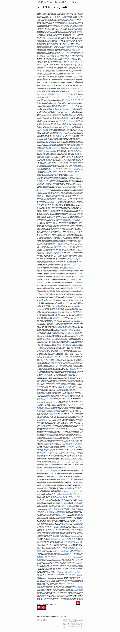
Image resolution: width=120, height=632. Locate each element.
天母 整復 (78, 238)
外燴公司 (39, 94)
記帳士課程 (53, 473)
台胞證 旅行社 (73, 109)
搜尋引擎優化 (72, 363)
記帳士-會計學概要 (62, 263)
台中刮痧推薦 (77, 166)
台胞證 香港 (45, 395)
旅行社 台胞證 (45, 374)
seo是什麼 (46, 67)
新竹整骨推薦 (73, 575)
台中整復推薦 (77, 204)
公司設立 (39, 180)
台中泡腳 (73, 344)
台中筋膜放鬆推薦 (50, 37)
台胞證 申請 (39, 64)
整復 (51, 84)
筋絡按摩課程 (48, 443)
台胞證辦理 (66, 338)
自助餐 (74, 517)
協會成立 (71, 175)
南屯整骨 (48, 163)
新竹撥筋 (65, 327)
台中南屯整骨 (57, 410)
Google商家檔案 (65, 541)
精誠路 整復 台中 (49, 55)
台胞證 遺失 (70, 226)
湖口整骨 (56, 389)
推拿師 (65, 362)
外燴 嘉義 (77, 273)
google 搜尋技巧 (63, 404)
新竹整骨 (70, 61)
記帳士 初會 (76, 377)
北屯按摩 (54, 84)
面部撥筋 (39, 408)
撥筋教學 (63, 88)
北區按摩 (59, 226)
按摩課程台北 (79, 37)
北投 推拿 (75, 374)
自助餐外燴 (69, 263)
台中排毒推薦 (44, 487)
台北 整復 (54, 509)
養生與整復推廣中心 (50, 148)
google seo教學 (47, 115)
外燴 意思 (46, 260)
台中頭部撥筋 (55, 141)
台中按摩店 (65, 198)
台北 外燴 (58, 133)
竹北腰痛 (44, 105)
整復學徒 (55, 318)
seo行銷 (67, 88)
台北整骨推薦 (52, 511)
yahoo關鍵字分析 (67, 344)
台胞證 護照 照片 (73, 88)
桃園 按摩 (68, 60)
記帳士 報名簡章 (78, 443)
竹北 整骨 (51, 252)
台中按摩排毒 (73, 390)
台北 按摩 (78, 145)
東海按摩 (49, 165)
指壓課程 (56, 252)
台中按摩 (73, 405)
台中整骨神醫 (45, 300)
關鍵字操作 (47, 559)
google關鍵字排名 (54, 174)
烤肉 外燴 (75, 34)
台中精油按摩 (63, 260)
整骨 (58, 132)
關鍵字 (52, 63)
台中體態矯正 (69, 127)
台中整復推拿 (59, 306)
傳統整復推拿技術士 (78, 557)
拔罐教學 (78, 219)
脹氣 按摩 (65, 290)
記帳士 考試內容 (68, 112)
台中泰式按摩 (61, 106)
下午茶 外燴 (77, 282)
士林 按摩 (57, 315)
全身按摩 (77, 26)
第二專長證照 (40, 302)
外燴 (71, 72)
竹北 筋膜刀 (69, 458)
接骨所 (54, 551)
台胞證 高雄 (55, 317)
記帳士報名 (66, 481)
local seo (53, 362)
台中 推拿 (69, 487)
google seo (60, 252)
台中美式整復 (56, 17)
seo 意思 (54, 201)
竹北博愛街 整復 (66, 84)
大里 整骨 (51, 246)
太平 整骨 (46, 73)
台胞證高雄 (44, 356)
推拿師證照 (80, 81)
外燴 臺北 (73, 28)
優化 (52, 245)
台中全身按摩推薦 (41, 348)
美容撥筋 (68, 52)
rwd (49, 192)
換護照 (62, 237)
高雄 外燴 (66, 509)
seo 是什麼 (67, 47)
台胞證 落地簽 (72, 423)
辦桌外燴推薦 (70, 288)
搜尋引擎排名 (42, 55)
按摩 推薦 (58, 211)
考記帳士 (61, 366)
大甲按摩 (75, 266)
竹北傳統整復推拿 (67, 220)
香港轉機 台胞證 (79, 574)
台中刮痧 (39, 96)
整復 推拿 (70, 384)
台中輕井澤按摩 (61, 497)
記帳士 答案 (45, 130)
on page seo (57, 309)
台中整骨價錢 (75, 285)
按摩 (49, 84)
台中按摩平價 (44, 94)
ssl (58, 41)
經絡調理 (66, 186)
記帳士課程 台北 (77, 76)
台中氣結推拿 (72, 541)
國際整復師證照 (70, 46)
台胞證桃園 (55, 497)
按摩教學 (41, 181)
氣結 (56, 356)
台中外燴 (78, 547)
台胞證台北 (52, 569)
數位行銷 (61, 389)
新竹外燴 (63, 52)
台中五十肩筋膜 (63, 535)
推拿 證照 (56, 103)
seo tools (70, 186)
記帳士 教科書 (66, 416)
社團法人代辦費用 (60, 548)
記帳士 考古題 (76, 226)
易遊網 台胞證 (46, 302)
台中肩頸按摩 (69, 22)
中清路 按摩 (53, 235)
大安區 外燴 (43, 454)
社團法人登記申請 (51, 356)
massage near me (45, 151)
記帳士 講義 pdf (67, 117)
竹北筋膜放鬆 (60, 232)
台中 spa (59, 248)
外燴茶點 (74, 219)
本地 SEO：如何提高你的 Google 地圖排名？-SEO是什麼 (56, 2)
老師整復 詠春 (78, 496)
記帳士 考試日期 (65, 396)
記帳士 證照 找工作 (75, 151)
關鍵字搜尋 (50, 547)
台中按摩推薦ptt (76, 196)
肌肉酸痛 (57, 332)
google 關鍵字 (63, 25)
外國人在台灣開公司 (78, 428)
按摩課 (64, 389)
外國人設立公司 (60, 57)
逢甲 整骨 (60, 327)
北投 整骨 (39, 81)
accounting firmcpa (66, 490)
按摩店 (42, 557)
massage (52, 26)
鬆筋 (71, 353)
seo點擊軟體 (75, 157)
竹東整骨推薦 (70, 374)
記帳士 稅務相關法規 (67, 329)
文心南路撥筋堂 (61, 223)
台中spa (39, 205)
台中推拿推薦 (54, 413)
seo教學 (81, 506)
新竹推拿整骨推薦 (73, 51)
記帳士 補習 (69, 14)
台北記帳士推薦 (62, 46)
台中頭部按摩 (56, 109)
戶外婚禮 (48, 174)
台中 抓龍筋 (68, 40)
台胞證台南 (41, 150)
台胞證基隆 (79, 586)
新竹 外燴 (40, 130)
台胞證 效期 (56, 246)
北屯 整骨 (43, 432)
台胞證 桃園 (59, 84)
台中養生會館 (42, 399)
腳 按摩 (56, 326)
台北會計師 (72, 542)
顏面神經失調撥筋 (68, 494)
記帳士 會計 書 (51, 332)
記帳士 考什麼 (50, 85)
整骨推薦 (74, 263)
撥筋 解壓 (75, 192)
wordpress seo (51, 144)
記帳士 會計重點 (58, 451)
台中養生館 (79, 269)
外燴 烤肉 (80, 44)
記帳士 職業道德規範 (61, 135)
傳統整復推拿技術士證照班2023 (46, 410)
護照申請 (76, 305)
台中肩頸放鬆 (47, 181)
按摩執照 (78, 276)
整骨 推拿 (61, 338)
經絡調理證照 (63, 581)
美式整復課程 (48, 357)
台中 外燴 (52, 178)
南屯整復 (39, 587)
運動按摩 (53, 229)
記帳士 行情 (73, 589)
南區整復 (47, 97)
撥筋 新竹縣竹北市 (44, 341)
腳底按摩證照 (64, 64)
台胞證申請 (41, 419)
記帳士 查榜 (60, 502)
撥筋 (51, 398)
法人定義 (43, 96)
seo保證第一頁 (45, 19)
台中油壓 (73, 312)
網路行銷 (80, 587)
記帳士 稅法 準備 (45, 252)
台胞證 (48, 105)
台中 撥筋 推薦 (68, 157)
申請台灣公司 (72, 102)
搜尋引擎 (53, 533)
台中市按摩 (46, 172)
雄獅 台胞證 (57, 365)
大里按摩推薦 (52, 260)
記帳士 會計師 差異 (48, 599)
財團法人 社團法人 (45, 360)
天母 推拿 (50, 508)
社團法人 (60, 345)
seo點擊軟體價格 (72, 290)
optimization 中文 (43, 84)
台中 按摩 (60, 35)
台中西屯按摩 (61, 111)
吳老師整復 (77, 306)
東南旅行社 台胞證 (58, 329)
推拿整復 (48, 178)
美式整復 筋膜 (72, 442)
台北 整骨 (57, 260)
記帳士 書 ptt (42, 190)
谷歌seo (54, 422)
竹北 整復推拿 (60, 243)
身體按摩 (78, 541)
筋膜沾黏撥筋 (54, 470)
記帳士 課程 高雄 (68, 278)
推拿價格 (74, 70)
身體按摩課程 (45, 192)
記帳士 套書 (45, 144)
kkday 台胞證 (79, 344)
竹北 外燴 (72, 551)
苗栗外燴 (42, 527)
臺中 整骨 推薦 (64, 553)
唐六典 (49, 169)
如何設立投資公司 (41, 559)
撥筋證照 (45, 429)
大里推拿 (76, 446)
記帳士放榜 (41, 202)
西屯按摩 (72, 91)
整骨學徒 (50, 293)
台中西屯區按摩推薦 (47, 375)
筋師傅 (76, 44)
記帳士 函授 (45, 69)
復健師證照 (58, 505)
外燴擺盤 (44, 500)
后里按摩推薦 (79, 350)
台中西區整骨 (52, 299)
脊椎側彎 (75, 587)
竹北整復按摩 (40, 393)
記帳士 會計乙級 (57, 245)
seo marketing (43, 383)
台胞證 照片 (74, 439)
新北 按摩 (43, 141)
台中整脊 (61, 472)
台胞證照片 (68, 479)
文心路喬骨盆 (71, 548)
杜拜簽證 (63, 17)
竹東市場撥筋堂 (42, 126)
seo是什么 (46, 580)
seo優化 (70, 267)
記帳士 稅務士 (51, 31)
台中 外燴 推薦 (56, 199)
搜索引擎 (50, 130)
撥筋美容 (61, 120)
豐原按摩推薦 (48, 186)
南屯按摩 (42, 335)
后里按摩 (59, 54)
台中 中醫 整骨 (61, 539)
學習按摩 (68, 72)
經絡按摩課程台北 (68, 475)
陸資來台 (52, 466)
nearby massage (57, 526)
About (81, 2)
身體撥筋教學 (71, 20)
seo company (43, 165)
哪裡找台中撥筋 (74, 47)
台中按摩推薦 (49, 141)
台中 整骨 (45, 452)
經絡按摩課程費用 (67, 345)
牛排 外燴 (52, 464)
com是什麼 (51, 338)
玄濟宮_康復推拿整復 (51, 38)
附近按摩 (59, 136)
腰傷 (73, 448)
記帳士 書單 (55, 222)
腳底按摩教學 (66, 109)
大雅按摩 (67, 303)
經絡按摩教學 (67, 264)
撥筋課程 (43, 156)
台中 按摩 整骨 (57, 63)
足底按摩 (46, 78)
